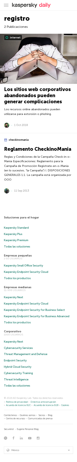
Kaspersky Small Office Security (23, 265)
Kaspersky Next (13, 297)
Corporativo (12, 331)
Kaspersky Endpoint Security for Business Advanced (36, 316)
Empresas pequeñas (18, 255)
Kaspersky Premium (16, 240)
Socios (41, 415)
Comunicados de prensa (40, 418)
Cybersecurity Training (18, 373)
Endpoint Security (15, 360)
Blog (50, 415)
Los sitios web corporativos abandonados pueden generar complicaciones (37, 95)
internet (15, 37)
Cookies (65, 405)
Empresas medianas (17, 287)
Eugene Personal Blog (28, 429)
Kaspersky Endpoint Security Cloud (26, 271)
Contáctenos (10, 415)
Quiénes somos (27, 415)
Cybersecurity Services (18, 348)
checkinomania (18, 139)
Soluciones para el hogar (21, 217)
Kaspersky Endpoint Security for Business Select (34, 309)
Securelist (9, 429)
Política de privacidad (17, 402)
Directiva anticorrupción (43, 402)
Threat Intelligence (16, 379)
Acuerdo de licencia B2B (46, 405)
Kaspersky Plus (13, 234)
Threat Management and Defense (25, 354)
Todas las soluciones (17, 246)
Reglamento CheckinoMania (37, 149)
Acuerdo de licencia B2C (18, 405)
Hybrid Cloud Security (17, 366)
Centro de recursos (15, 418)
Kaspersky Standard (16, 227)
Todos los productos (17, 278)
